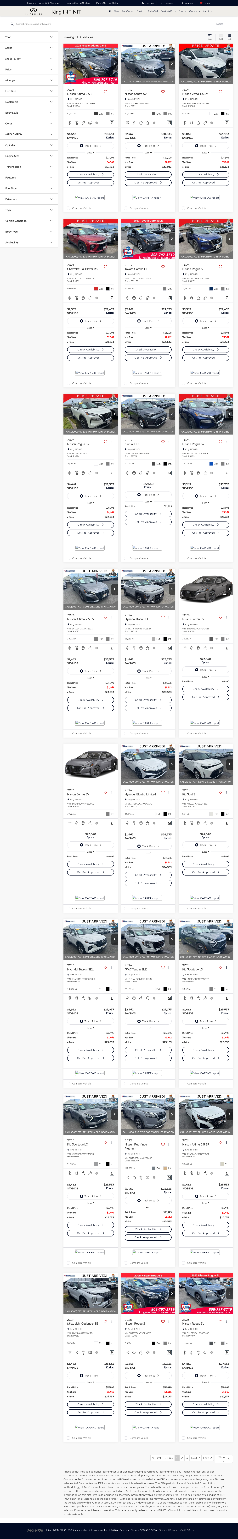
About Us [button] (207, 11)
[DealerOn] (35, 1529)
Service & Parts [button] (168, 11)
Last (206, 1457)
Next (195, 1457)
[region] (90, 162)
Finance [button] (182, 11)
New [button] (116, 11)
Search (219, 23)
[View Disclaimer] (97, 122)
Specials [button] (140, 11)
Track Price (91, 145)
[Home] (109, 11)
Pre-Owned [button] (127, 11)
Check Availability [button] (89, 174)
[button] (114, 64)
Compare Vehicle (81, 208)
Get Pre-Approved (89, 182)
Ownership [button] (194, 11)
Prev (169, 1457)
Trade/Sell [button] (153, 11)
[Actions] (111, 92)
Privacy (173, 1530)
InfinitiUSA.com (187, 1530)
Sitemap (163, 1530)
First (157, 1457)
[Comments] (112, 123)
